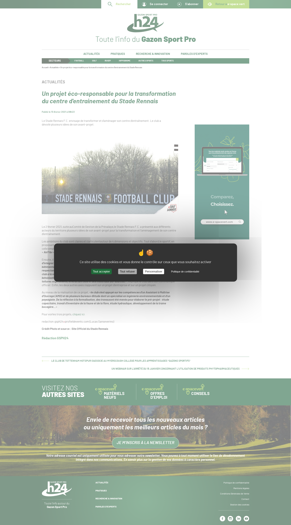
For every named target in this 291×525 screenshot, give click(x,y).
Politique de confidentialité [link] (185, 271)
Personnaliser (153, 271)
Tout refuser (127, 271)
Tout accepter (101, 271)
